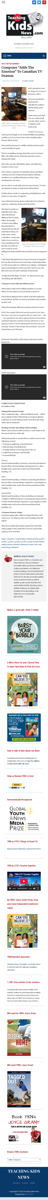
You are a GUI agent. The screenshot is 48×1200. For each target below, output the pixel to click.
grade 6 (18, 542)
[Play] (10, 888)
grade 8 (31, 542)
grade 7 (24, 542)
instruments (39, 542)
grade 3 (42, 539)
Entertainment (13, 64)
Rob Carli (37, 544)
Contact (25, 1183)
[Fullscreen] (38, 888)
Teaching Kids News (24, 1174)
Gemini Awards (32, 539)
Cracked (18, 539)
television (14, 547)
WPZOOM (29, 1194)
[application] (24, 881)
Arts (3, 64)
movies (10, 544)
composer (10, 539)
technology (5, 547)
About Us (16, 1183)
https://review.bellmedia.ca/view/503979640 (24, 849)
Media (32, 1183)
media (3, 544)
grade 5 (11, 542)
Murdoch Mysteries (20, 544)
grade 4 (4, 542)
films (24, 539)
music (31, 544)
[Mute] (34, 888)
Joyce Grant (28, 81)
